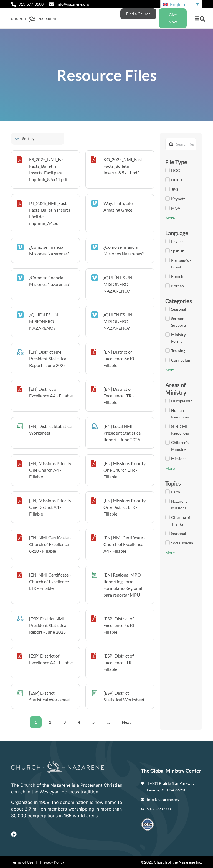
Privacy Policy (52, 862)
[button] (197, 18)
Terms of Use (22, 862)
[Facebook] (14, 834)
